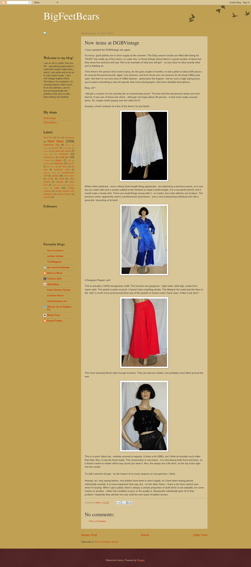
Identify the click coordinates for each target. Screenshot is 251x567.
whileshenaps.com (57, 301)
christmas (63, 154)
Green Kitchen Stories (58, 290)
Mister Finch (53, 315)
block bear (48, 154)
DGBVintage (50, 118)
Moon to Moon (54, 273)
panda (55, 175)
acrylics (55, 148)
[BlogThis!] (121, 502)
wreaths (47, 197)
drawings (47, 164)
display (58, 160)
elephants (58, 163)
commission (49, 157)
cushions (47, 160)
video (56, 188)
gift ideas (63, 167)
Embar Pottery (54, 320)
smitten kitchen (55, 256)
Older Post (200, 535)
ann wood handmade (58, 267)
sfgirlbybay (53, 284)
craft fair (64, 157)
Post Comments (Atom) (106, 542)
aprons (46, 151)
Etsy (59, 138)
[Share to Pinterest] (130, 502)
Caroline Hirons (55, 295)
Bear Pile (48, 138)
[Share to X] (124, 502)
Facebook (69, 138)
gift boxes (51, 167)
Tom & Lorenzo (55, 250)
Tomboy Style (54, 278)
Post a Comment (97, 521)
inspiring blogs (50, 173)
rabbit (61, 179)
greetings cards (62, 170)
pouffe (50, 179)
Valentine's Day (52, 145)
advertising (67, 148)
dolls (69, 160)
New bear (55, 141)
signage (60, 182)
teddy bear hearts (59, 185)
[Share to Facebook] (127, 502)
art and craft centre (61, 151)
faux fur (70, 163)
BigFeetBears (71, 16)
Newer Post (89, 535)
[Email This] (117, 502)
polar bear (69, 176)
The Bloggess (54, 261)
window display (64, 194)
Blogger (140, 560)
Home (145, 535)
